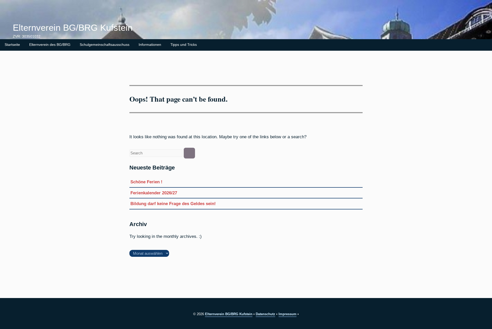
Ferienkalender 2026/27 (153, 192)
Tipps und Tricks (183, 45)
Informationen (150, 45)
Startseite (12, 45)
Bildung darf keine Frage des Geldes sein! (173, 203)
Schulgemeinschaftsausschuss (104, 45)
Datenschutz (265, 314)
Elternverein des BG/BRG (49, 45)
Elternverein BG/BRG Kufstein (72, 28)
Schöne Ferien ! (146, 181)
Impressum (287, 314)
